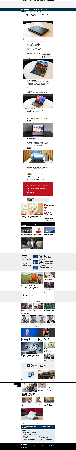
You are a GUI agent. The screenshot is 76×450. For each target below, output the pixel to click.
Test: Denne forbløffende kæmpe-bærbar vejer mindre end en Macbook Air (39, 92)
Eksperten (38, 0)
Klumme (22, 392)
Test (21, 215)
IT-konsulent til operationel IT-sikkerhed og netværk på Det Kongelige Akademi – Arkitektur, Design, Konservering (25, 297)
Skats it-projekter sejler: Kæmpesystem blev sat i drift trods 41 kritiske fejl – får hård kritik (49, 215)
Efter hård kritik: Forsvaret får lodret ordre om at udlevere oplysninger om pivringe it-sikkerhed (46, 437)
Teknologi (33, 9)
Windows (22, 379)
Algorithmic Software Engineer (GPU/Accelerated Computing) (34, 295)
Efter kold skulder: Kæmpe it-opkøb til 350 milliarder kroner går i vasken (46, 432)
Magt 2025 (23, 425)
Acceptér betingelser (34, 367)
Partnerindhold (42, 446)
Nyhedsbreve (45, 0)
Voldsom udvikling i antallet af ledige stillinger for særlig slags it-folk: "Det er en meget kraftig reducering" (30, 439)
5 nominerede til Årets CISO (39, 11)
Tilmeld (41, 366)
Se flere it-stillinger (38, 301)
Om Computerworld (25, 0)
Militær (33, 309)
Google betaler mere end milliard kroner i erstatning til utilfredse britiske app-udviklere (49, 209)
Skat (46, 213)
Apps (46, 207)
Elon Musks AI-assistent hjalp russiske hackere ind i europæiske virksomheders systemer (49, 218)
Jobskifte (22, 354)
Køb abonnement (51, 0)
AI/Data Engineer (49, 294)
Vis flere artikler (47, 220)
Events (30, 0)
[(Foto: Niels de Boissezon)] (38, 69)
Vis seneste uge (52, 220)
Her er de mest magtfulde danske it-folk (31, 11)
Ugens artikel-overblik (35, 444)
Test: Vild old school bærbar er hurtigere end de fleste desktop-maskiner (39, 174)
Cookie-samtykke (50, 445)
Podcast (34, 445)
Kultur (22, 309)
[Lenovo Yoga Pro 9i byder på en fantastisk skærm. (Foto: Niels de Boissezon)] (38, 130)
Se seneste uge (38, 441)
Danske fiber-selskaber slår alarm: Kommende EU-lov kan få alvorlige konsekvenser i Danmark (30, 434)
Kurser (32, 0)
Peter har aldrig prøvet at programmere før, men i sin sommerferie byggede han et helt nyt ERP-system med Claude (46, 435)
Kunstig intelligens (46, 309)
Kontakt (48, 0)
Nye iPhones (24, 11)
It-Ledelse (41, 9)
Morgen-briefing (45, 348)
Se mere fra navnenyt (37, 326)
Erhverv (37, 9)
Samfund (45, 9)
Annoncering (41, 0)
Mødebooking (35, 0)
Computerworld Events (43, 445)
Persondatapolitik (50, 444)
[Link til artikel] (32, 209)
